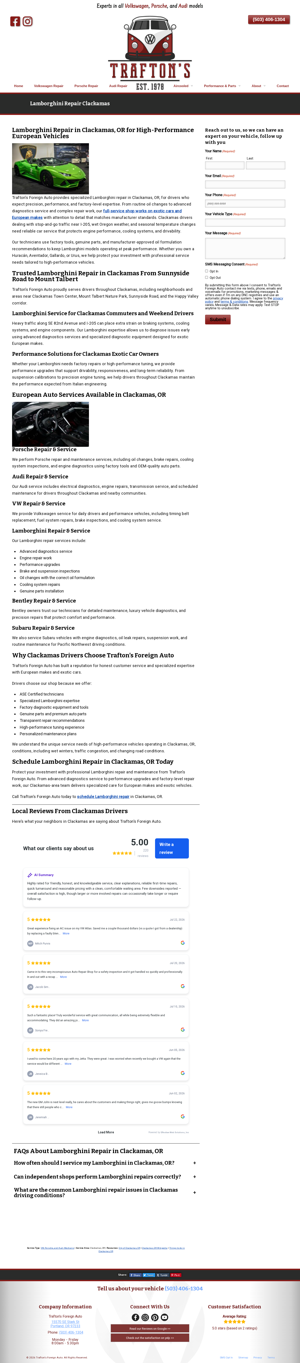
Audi (183, 6)
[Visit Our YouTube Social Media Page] (164, 1317)
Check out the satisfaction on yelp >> (150, 1338)
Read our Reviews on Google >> (150, 1328)
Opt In (214, 271)
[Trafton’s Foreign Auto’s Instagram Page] (27, 21)
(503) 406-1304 (269, 19)
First (209, 158)
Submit (218, 319)
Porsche (159, 6)
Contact (283, 86)
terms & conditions (234, 302)
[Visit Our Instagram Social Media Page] (145, 1317)
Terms (271, 1357)
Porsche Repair (86, 86)
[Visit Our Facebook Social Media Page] (135, 1317)
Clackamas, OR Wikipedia (155, 1248)
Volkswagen (137, 6)
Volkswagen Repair (48, 86)
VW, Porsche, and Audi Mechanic (57, 1248)
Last (250, 158)
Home (18, 86)
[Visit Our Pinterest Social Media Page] (155, 1317)
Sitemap (243, 1357)
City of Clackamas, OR (129, 1248)
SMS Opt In (226, 1357)
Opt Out (215, 278)
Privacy (257, 1357)
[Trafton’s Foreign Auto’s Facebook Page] (15, 21)
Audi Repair (118, 86)
